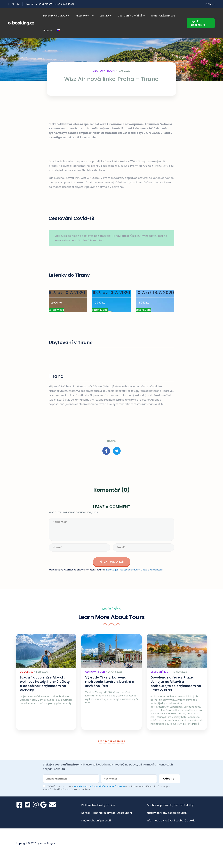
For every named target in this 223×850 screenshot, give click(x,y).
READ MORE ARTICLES (111, 741)
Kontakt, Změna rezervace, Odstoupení (106, 813)
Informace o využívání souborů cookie (171, 820)
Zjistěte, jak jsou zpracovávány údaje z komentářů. (134, 569)
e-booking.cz (47, 843)
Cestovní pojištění (130, 15)
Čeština (210, 4)
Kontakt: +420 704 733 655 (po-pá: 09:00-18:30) (50, 4)
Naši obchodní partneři (96, 820)
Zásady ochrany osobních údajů (167, 813)
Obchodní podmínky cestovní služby (170, 805)
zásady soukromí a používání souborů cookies (99, 786)
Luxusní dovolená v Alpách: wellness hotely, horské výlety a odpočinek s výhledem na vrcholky (45, 683)
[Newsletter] (52, 804)
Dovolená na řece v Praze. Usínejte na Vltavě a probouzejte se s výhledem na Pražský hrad (176, 683)
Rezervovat (83, 15)
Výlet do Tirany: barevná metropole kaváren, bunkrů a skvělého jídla (109, 681)
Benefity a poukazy (55, 15)
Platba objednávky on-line (98, 805)
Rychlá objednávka (198, 23)
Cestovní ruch (104, 71)
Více (45, 30)
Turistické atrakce (163, 15)
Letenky (104, 15)
